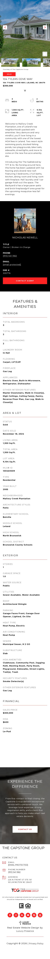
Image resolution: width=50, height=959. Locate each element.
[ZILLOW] (40, 915)
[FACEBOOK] (10, 915)
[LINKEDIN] (22, 915)
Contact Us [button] (25, 829)
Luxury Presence (25, 931)
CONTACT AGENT (25, 281)
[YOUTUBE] (28, 915)
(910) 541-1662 (10, 256)
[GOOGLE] (34, 915)
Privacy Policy (36, 943)
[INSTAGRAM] (16, 915)
